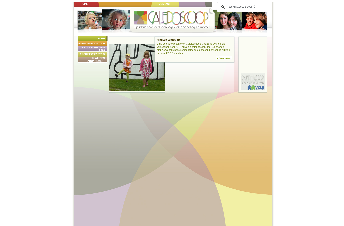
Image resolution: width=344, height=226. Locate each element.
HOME (84, 4)
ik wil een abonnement (96, 59)
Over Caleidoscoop (91, 43)
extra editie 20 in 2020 (93, 49)
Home (101, 38)
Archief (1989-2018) (92, 54)
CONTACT (164, 4)
